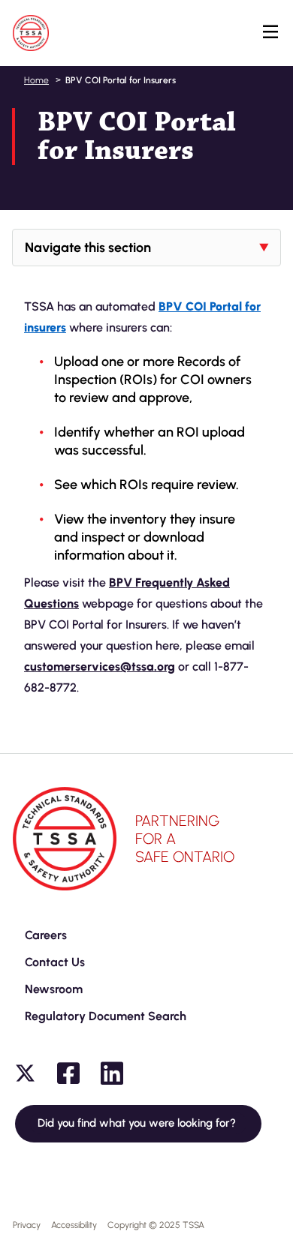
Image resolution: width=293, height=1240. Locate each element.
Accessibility (74, 1225)
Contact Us (55, 962)
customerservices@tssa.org (99, 666)
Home (36, 80)
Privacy (27, 1225)
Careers (46, 935)
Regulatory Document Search (105, 1016)
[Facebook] (68, 1073)
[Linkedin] (112, 1073)
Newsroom (54, 989)
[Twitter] (25, 1073)
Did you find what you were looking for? (138, 1123)
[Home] (31, 33)
